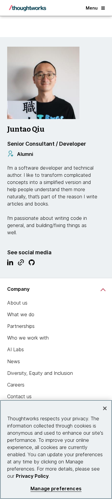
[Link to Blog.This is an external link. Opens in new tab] (21, 263)
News (13, 361)
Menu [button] (92, 7)
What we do (20, 314)
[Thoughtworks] (27, 8)
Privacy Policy (32, 476)
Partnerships (21, 326)
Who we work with (28, 338)
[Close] (104, 408)
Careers (15, 385)
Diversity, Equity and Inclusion (40, 373)
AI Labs (15, 349)
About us (17, 303)
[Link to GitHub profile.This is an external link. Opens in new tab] (32, 263)
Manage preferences (56, 489)
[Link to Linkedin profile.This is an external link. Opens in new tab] (10, 263)
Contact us (19, 396)
